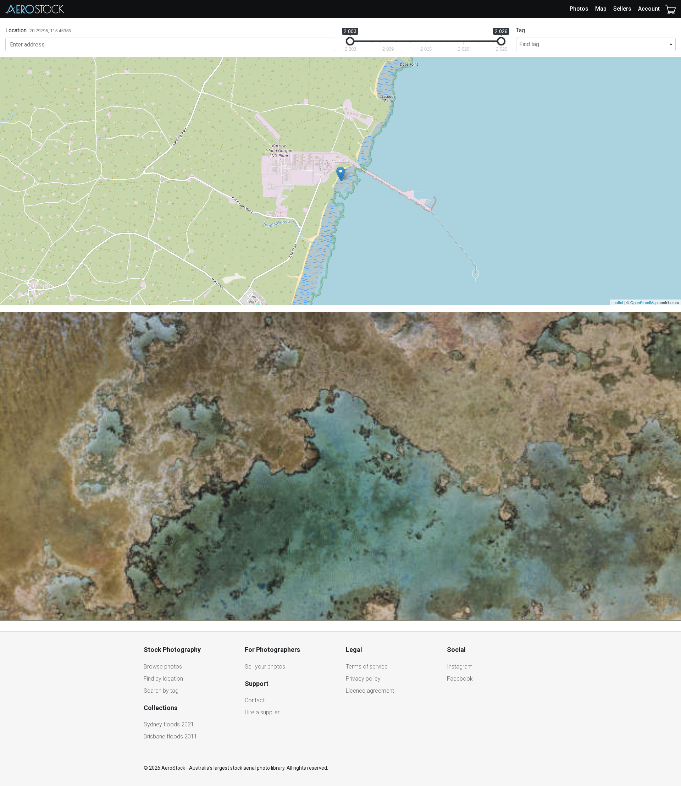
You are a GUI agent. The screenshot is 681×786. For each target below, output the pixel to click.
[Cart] (670, 9)
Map (601, 8)
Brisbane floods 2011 (170, 736)
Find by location (163, 678)
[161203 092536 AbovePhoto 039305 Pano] (340, 173)
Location (38, 30)
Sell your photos (265, 666)
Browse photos (163, 666)
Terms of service (367, 666)
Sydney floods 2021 (169, 724)
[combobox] (596, 44)
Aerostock (35, 8)
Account (649, 8)
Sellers (622, 8)
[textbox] (595, 44)
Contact (255, 700)
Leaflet (617, 302)
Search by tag (161, 690)
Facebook (460, 678)
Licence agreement (370, 690)
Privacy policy (363, 678)
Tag (520, 30)
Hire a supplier (262, 712)
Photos (579, 8)
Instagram (459, 666)
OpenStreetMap (644, 302)
